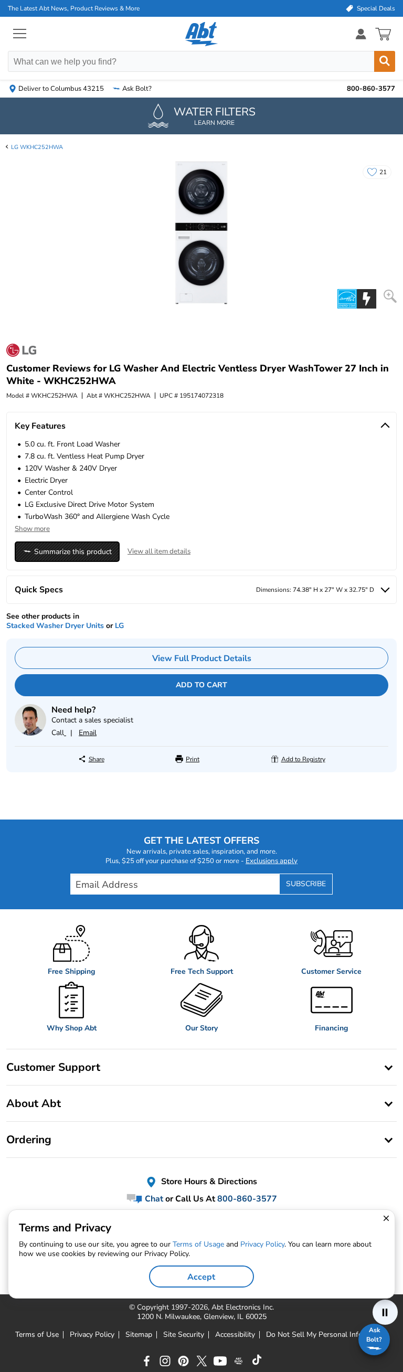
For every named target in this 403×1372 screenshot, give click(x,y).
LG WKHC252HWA (37, 147)
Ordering (28, 1139)
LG (119, 626)
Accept (201, 1277)
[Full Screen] (390, 296)
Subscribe (306, 884)
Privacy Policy (92, 1334)
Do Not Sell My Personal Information (327, 1334)
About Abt (33, 1103)
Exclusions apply (272, 861)
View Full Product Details (201, 658)
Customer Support (53, 1067)
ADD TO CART (201, 685)
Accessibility (235, 1334)
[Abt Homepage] (201, 34)
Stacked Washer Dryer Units (55, 626)
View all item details (159, 551)
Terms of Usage (198, 1244)
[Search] (384, 61)
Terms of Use (37, 1334)
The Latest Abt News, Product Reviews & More (74, 8)
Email (88, 733)
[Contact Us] (30, 733)
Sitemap (138, 1334)
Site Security (183, 1334)
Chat (153, 1199)
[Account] (361, 34)
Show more (32, 529)
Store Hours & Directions (208, 1181)
